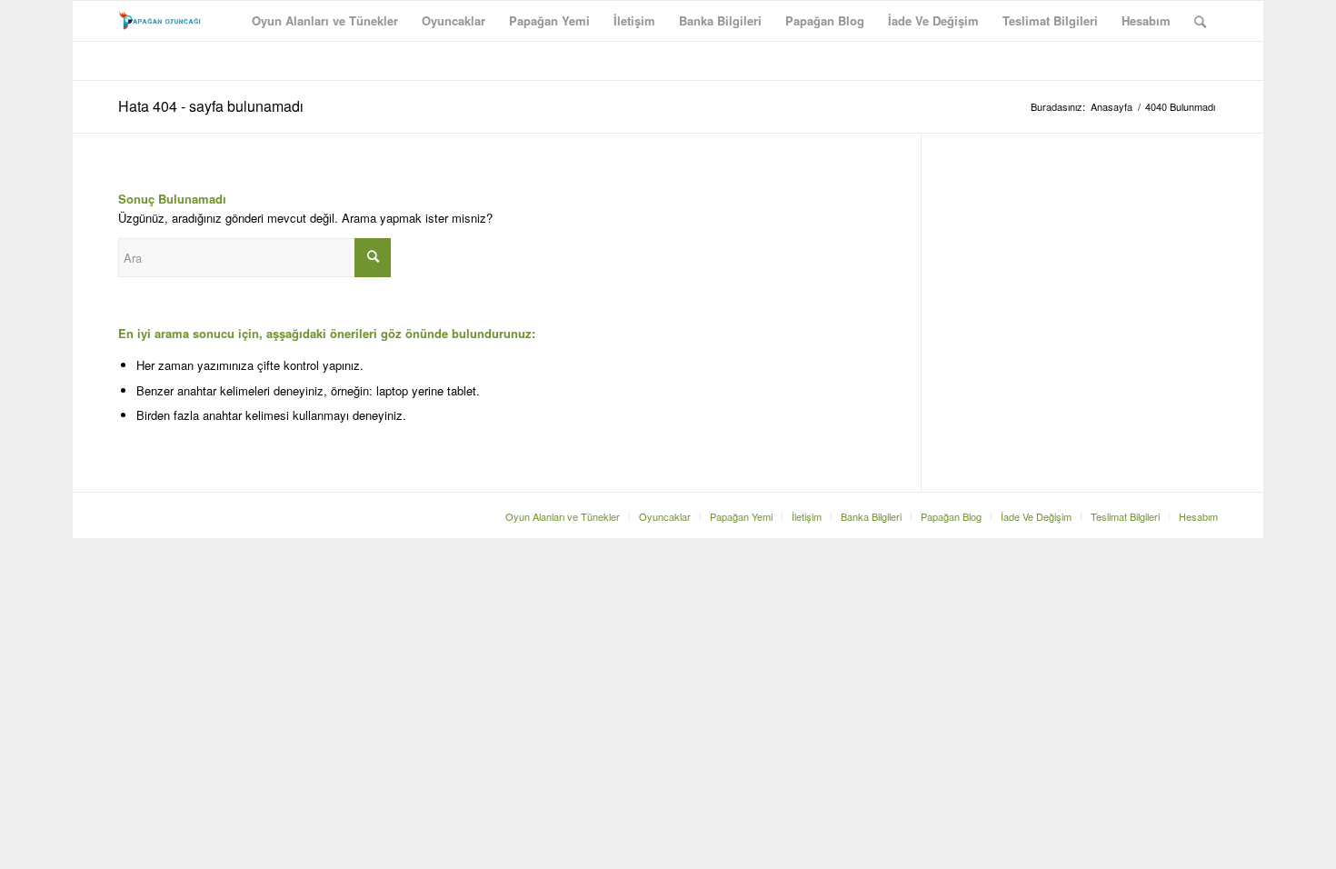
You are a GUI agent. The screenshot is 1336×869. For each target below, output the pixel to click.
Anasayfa (1111, 107)
